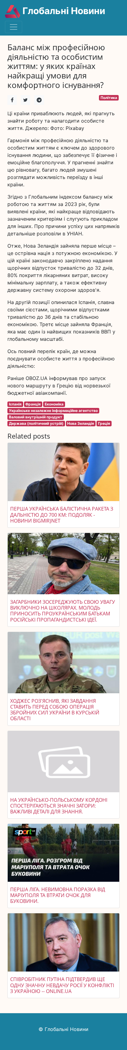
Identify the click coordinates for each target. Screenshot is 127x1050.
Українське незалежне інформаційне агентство (53, 410)
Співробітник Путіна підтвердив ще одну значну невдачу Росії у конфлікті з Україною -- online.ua (62, 985)
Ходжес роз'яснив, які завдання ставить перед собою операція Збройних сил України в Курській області (54, 710)
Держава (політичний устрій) (36, 423)
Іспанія (15, 404)
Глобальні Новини (62, 10)
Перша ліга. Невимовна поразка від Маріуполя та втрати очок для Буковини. (57, 895)
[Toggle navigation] (13, 27)
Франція (33, 404)
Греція (104, 423)
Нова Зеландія (80, 423)
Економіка (54, 404)
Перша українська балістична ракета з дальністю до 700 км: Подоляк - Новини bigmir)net (61, 514)
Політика (108, 97)
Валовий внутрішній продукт (35, 417)
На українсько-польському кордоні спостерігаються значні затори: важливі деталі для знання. (58, 806)
